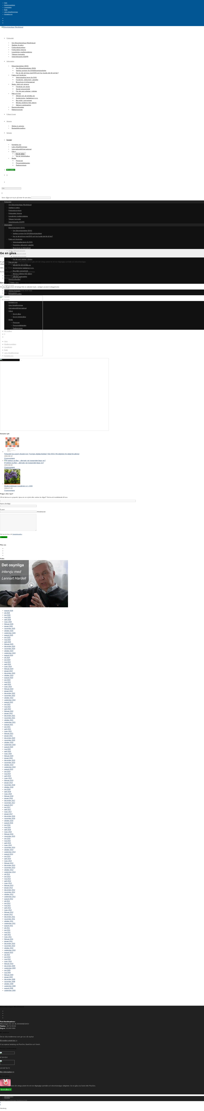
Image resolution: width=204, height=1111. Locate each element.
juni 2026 (7, 615)
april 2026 (7, 619)
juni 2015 (7, 838)
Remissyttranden (14, 279)
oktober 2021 (8, 720)
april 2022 (7, 709)
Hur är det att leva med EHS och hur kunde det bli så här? (33, 236)
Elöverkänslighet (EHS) (16, 228)
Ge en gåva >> (6, 1089)
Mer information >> (7, 1072)
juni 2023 (7, 680)
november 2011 (9, 919)
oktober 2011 (8, 921)
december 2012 (9, 890)
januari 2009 (8, 977)
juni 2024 (7, 660)
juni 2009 (7, 970)
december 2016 (9, 816)
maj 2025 (7, 640)
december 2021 (9, 715)
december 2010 (9, 943)
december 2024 (9, 646)
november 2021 (9, 718)
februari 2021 (8, 733)
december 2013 (9, 865)
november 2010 (9, 946)
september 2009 (10, 968)
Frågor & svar (9, 285)
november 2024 (9, 648)
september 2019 (10, 767)
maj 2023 (7, 682)
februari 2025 (8, 644)
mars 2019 (8, 778)
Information (8, 225)
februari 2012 (8, 912)
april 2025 (7, 642)
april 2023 (7, 684)
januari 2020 (8, 758)
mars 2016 (8, 832)
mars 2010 (8, 961)
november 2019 (9, 762)
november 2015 (9, 836)
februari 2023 (8, 689)
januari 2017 (8, 814)
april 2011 (7, 934)
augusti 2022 (8, 702)
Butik (5, 10)
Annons (7, 288)
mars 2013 (8, 883)
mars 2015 (8, 845)
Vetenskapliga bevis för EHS (23, 242)
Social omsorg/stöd (19, 256)
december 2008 (9, 979)
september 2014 (10, 852)
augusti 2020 (8, 747)
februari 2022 (8, 711)
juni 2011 (7, 930)
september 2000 (10, 990)
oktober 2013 (8, 870)
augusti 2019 (8, 769)
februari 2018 (8, 796)
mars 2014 (8, 861)
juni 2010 (7, 957)
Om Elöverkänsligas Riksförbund (19, 205)
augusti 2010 (8, 952)
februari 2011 (8, 939)
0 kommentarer (9, 458)
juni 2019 (7, 771)
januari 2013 (8, 888)
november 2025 (9, 628)
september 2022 (10, 700)
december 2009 (9, 966)
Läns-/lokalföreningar (11, 12)
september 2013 (10, 872)
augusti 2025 (8, 635)
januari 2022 (8, 713)
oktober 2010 (8, 948)
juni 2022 (7, 704)
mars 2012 (8, 910)
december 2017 (9, 800)
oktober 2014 (8, 850)
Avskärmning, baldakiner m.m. (23, 268)
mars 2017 (8, 812)
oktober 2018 (8, 787)
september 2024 (10, 653)
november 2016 (9, 818)
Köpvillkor (7, 1098)
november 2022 (9, 695)
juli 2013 (7, 874)
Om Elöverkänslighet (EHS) (22, 231)
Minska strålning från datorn (22, 274)
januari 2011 (8, 941)
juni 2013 (7, 876)
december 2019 (9, 760)
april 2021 (7, 729)
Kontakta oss (8, 14)
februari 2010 (8, 963)
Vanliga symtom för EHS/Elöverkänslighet (27, 233)
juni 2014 (7, 856)
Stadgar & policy (14, 208)
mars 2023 (8, 686)
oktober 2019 (8, 765)
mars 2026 (8, 622)
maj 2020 (7, 749)
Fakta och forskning (15, 239)
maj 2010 (7, 959)
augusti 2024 (8, 655)
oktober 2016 (8, 820)
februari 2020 (8, 756)
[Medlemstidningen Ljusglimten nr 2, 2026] (12, 484)
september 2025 (10, 633)
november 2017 (9, 803)
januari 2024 (8, 671)
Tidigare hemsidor (14, 219)
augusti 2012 (8, 899)
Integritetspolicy (17, 534)
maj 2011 (7, 932)
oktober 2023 (8, 675)
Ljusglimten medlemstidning (18, 216)
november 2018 (9, 785)
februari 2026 (8, 624)
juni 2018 (7, 789)
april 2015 (7, 843)
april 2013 (7, 881)
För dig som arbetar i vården (22, 259)
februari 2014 (8, 863)
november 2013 (9, 867)
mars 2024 (8, 666)
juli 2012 (7, 901)
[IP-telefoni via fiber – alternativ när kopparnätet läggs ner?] (25, 460)
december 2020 (9, 738)
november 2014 (9, 847)
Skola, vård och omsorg (16, 251)
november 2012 (9, 892)
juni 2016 (7, 825)
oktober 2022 (8, 698)
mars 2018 (8, 794)
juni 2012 (7, 903)
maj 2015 (7, 841)
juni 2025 (7, 637)
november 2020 (9, 740)
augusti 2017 (8, 805)
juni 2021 (7, 727)
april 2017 (7, 809)
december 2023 (9, 673)
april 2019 (7, 776)
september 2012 (10, 896)
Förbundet (7, 202)
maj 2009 (7, 972)
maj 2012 (7, 905)
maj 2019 (7, 774)
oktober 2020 (8, 742)
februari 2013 (8, 885)
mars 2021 (8, 731)
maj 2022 (7, 707)
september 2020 (10, 745)
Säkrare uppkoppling (20, 276)
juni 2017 (7, 807)
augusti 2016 (8, 823)
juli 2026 (7, 613)
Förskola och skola (19, 254)
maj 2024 (7, 662)
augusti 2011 (8, 926)
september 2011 (9, 923)
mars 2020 (8, 753)
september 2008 (10, 986)
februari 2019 (8, 780)
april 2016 (7, 829)
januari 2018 (8, 798)
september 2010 (10, 950)
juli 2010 (7, 955)
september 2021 (10, 722)
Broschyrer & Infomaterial (21, 248)
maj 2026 (7, 617)
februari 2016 (8, 834)
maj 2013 (7, 879)
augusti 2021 (8, 724)
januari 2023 (8, 691)
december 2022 (9, 693)
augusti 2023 (8, 677)
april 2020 (7, 751)
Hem (5, 3)
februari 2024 (8, 669)
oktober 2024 (8, 651)
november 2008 (9, 981)
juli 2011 (7, 928)
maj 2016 (7, 827)
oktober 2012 (8, 894)
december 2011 (9, 917)
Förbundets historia (15, 213)
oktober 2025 (8, 631)
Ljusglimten (8, 7)
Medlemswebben (9, 5)
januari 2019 (8, 783)
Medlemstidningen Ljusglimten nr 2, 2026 (18, 486)
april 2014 (7, 858)
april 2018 (7, 791)
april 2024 (7, 664)
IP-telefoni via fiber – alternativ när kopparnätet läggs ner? (24, 463)
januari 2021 (8, 736)
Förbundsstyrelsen (14, 210)
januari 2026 (8, 626)
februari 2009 (8, 975)
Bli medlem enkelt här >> (8, 1040)
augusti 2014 (8, 854)
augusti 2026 (8, 610)
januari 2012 (8, 914)
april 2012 (7, 908)
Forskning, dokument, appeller (23, 245)
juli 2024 (7, 657)
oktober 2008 (8, 984)
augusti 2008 (8, 988)
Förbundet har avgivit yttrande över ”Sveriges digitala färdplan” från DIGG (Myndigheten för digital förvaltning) (41, 454)
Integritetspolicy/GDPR (16, 222)
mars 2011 (8, 937)
